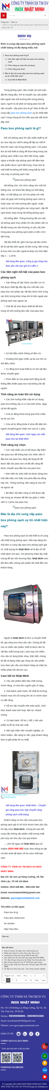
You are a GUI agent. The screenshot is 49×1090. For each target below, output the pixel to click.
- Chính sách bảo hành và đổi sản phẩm (15, 1048)
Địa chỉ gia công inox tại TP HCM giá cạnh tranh (23, 962)
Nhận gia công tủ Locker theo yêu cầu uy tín (21, 953)
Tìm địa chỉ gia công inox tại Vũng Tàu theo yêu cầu (24, 960)
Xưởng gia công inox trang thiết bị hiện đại (21, 955)
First (18, 976)
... (39, 976)
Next (37, 980)
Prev (25, 976)
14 (31, 980)
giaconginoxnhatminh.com (25, 898)
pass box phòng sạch (21, 113)
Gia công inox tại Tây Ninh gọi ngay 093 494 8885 (24, 958)
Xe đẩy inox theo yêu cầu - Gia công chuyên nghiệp (24, 969)
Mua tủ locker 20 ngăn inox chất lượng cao (21, 951)
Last (43, 980)
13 (26, 980)
